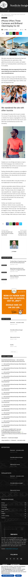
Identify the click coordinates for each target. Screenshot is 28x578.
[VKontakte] (21, 558)
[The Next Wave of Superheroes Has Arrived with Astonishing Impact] (5, 263)
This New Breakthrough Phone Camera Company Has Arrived (7, 233)
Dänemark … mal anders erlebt (17, 322)
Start (2, 14)
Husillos (12, 344)
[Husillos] (5, 346)
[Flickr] (14, 558)
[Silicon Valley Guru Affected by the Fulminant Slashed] (5, 277)
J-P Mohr (6, 29)
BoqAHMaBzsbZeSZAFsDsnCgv (8, 360)
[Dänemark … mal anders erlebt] (5, 324)
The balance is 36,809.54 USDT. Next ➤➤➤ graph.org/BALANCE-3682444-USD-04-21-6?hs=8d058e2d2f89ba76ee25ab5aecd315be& (11, 431)
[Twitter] (20, 33)
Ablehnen (18, 575)
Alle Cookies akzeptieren (8, 575)
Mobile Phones (7, 14)
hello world (4, 437)
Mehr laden (13, 351)
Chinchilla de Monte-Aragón (16, 330)
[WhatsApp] (10, 33)
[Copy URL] (14, 33)
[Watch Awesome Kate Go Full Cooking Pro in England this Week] (5, 270)
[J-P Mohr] (2, 29)
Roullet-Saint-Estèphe (13, 437)
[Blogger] (7, 558)
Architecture (4, 265)
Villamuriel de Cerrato (15, 337)
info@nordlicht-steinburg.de (11, 548)
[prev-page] (2, 282)
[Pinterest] (17, 33)
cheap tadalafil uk (5, 440)
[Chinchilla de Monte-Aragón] (5, 332)
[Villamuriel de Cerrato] (5, 339)
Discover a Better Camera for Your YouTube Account (22, 233)
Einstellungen (8, 569)
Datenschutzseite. (5, 573)
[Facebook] (7, 33)
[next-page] (5, 282)
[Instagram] (17, 558)
